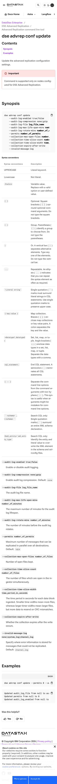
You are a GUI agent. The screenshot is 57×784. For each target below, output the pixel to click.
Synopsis (7, 49)
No (19, 719)
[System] (52, 5)
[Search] (38, 5)
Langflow (48, 14)
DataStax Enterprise (12, 22)
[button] (55, 747)
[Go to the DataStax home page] (14, 734)
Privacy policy (44, 741)
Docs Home (11, 14)
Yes (7, 719)
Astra (31, 14)
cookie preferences (11, 766)
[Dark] (48, 5)
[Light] (44, 5)
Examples (8, 53)
